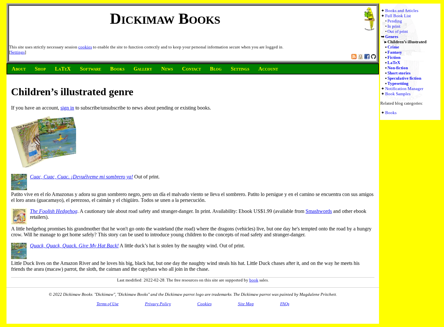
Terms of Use (108, 303)
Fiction (393, 57)
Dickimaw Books (165, 18)
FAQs (284, 303)
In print (393, 26)
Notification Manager (404, 88)
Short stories (399, 73)
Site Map (246, 303)
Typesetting (398, 83)
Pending (394, 21)
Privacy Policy (158, 303)
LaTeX (393, 62)
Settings (17, 52)
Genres (391, 36)
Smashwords (319, 211)
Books (391, 112)
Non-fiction (397, 67)
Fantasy (394, 52)
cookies (85, 47)
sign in (67, 108)
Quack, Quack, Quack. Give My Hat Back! (74, 245)
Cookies (204, 303)
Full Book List (398, 15)
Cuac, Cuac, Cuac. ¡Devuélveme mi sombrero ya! (81, 176)
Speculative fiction (404, 78)
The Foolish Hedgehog (53, 211)
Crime (393, 47)
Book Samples (398, 93)
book (253, 280)
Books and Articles (401, 10)
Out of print (397, 31)
